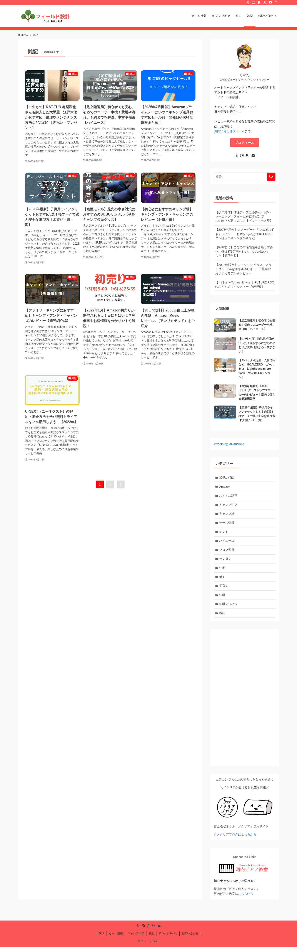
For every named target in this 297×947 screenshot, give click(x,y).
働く (222, 577)
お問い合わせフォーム (229, 131)
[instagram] (253, 2)
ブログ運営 (226, 550)
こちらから (245, 893)
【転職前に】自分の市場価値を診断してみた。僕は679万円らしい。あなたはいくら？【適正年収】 (244, 251)
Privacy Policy (168, 933)
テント (223, 532)
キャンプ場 (226, 513)
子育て (223, 586)
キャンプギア (228, 504)
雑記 (222, 613)
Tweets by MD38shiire (229, 444)
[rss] (265, 2)
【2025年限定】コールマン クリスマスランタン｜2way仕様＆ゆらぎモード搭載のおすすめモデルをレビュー (243, 269)
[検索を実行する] (271, 177)
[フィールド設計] (47, 15)
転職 (222, 595)
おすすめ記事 (228, 495)
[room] (259, 2)
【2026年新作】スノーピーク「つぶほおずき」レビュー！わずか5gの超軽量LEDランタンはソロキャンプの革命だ (244, 234)
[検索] (276, 2)
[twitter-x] (248, 2)
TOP (101, 933)
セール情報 (226, 522)
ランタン (225, 558)
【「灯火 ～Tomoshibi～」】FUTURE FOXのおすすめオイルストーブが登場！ (244, 284)
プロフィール (244, 142)
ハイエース (226, 540)
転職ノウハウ (228, 604)
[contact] (270, 2)
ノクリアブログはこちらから (236, 834)
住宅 (222, 568)
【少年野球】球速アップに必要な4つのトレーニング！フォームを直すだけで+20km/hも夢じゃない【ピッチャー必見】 (244, 216)
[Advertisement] (244, 697)
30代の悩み (227, 477)
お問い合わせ (190, 933)
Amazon (224, 486)
